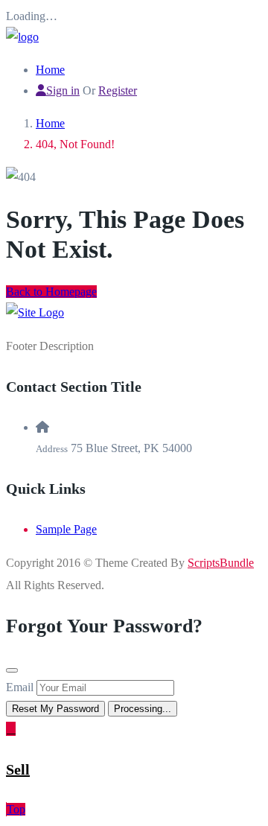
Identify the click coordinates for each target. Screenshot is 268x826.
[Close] (12, 670)
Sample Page (66, 529)
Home (50, 69)
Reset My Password (55, 708)
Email (20, 687)
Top (16, 809)
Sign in (63, 90)
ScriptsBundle (221, 562)
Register (117, 90)
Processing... (142, 708)
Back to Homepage (51, 291)
